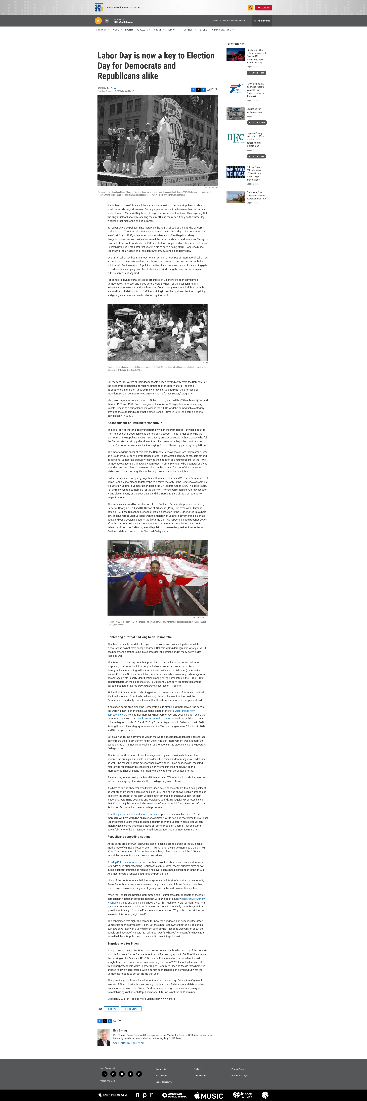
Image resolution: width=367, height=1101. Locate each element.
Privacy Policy (238, 1069)
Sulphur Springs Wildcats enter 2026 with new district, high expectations (254, 173)
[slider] (111, 20)
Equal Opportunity (164, 1082)
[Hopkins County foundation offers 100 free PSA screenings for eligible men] (236, 138)
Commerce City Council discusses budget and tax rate (256, 195)
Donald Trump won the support (153, 718)
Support (172, 30)
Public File (198, 1069)
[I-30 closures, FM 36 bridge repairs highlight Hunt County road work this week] (236, 88)
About (157, 30)
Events (129, 30)
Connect (189, 30)
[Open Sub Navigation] (109, 30)
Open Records (200, 1075)
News (116, 30)
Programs (101, 30)
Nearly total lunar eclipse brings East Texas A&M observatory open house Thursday (256, 56)
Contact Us (161, 1069)
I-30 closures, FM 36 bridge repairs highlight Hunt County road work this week (255, 90)
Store (203, 30)
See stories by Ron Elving (128, 1043)
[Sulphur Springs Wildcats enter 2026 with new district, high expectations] (236, 172)
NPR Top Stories (131, 1009)
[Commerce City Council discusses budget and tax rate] (236, 197)
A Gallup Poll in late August (122, 862)
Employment (162, 1075)
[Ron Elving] (103, 1037)
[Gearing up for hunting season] (236, 113)
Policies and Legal (240, 1075)
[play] (98, 20)
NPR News (111, 1009)
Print (214, 89)
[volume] (106, 21)
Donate (265, 7)
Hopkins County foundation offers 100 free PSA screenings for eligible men (255, 139)
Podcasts (142, 30)
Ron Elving (112, 88)
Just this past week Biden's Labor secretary (132, 814)
